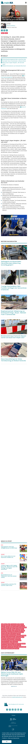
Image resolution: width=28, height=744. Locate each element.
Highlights (12, 640)
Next (25, 662)
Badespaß (3, 630)
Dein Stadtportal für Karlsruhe (16, 704)
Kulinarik (24, 627)
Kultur (7, 627)
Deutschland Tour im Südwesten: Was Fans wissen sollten (9, 576)
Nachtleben (17, 638)
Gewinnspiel (4, 632)
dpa (2, 624)
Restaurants (13, 633)
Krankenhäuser (4, 635)
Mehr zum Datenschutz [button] (13, 738)
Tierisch (22, 625)
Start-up (12, 643)
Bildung (13, 629)
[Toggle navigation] (26, 3)
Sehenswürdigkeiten (10, 637)
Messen (3, 627)
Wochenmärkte (22, 646)
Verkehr (18, 633)
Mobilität (8, 625)
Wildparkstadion (4, 640)
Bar (10, 642)
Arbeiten (7, 633)
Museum (9, 630)
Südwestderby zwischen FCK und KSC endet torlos (8, 584)
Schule (2, 633)
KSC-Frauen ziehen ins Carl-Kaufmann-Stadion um (8, 556)
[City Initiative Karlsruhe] (13, 729)
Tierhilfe (3, 629)
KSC (18, 624)
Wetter (22, 629)
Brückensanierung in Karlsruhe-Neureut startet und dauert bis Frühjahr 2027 (13, 337)
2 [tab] (13, 686)
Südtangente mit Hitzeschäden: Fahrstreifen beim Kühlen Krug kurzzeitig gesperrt (11, 263)
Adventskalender (10, 638)
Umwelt (18, 629)
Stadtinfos (13, 625)
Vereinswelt (4, 645)
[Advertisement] (14, 383)
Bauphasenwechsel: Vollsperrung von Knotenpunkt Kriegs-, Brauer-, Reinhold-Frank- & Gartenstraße (13, 312)
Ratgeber (19, 635)
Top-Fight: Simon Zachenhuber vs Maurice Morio (14, 61)
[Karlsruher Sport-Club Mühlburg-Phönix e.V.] (13, 719)
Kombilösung (15, 627)
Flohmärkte (10, 646)
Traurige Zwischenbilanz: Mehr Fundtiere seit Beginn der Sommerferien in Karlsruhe (14, 288)
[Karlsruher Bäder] (13, 726)
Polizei (18, 625)
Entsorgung (15, 642)
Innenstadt (18, 637)
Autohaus (17, 648)
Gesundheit (17, 630)
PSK (11, 627)
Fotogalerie (3, 646)
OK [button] (6, 741)
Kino (13, 630)
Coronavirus (13, 624)
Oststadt (9, 645)
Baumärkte (3, 648)
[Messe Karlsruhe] (13, 722)
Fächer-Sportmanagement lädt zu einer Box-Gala (14, 59)
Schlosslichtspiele (5, 643)
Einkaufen (8, 629)
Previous (3, 662)
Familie (22, 630)
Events (21, 624)
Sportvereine (18, 640)
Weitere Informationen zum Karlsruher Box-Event (14, 66)
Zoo (20, 627)
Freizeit (3, 625)
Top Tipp (19, 645)
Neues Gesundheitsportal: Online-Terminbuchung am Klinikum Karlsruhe (13, 360)
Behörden (3, 638)
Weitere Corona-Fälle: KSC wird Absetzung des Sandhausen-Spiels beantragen (12, 674)
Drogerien (16, 646)
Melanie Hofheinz (11, 25)
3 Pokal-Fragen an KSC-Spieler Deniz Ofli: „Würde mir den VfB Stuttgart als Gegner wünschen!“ (9, 567)
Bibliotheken (18, 643)
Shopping (24, 635)
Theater (3, 637)
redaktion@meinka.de (17, 697)
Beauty (14, 645)
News (6, 33)
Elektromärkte (10, 648)
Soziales (21, 632)
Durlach (23, 643)
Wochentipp (15, 632)
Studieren (10, 632)
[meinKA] (7, 3)
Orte (23, 637)
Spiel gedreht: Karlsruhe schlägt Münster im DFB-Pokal (9, 547)
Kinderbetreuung (5, 642)
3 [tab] (14, 686)
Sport (2, 33)
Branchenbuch (12, 635)
